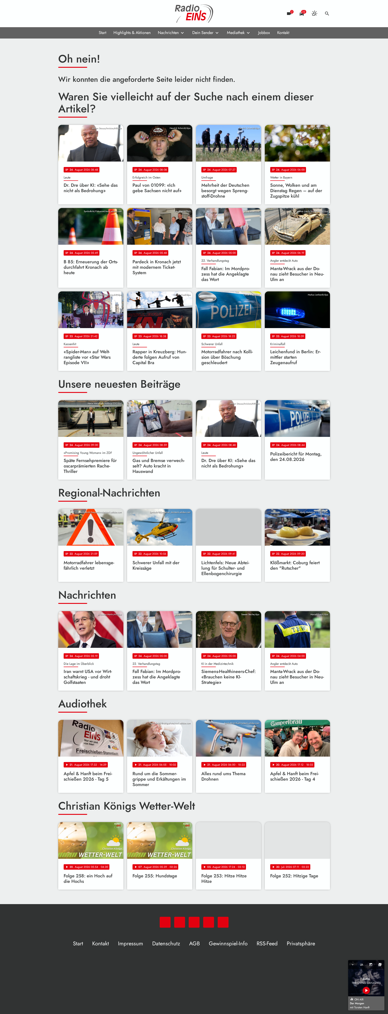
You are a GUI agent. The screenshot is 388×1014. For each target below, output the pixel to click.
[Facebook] (71, 13)
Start (102, 33)
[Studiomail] (89, 13)
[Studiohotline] (99, 13)
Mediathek (236, 33)
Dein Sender (202, 33)
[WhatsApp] (62, 13)
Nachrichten (168, 33)
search (327, 13)
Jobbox (264, 33)
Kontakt (283, 33)
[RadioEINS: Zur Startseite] (194, 14)
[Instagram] (80, 13)
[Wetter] (314, 13)
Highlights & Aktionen (132, 33)
